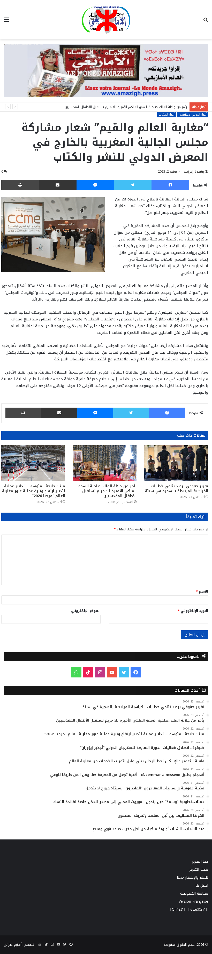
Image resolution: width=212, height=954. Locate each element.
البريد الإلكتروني (193, 611)
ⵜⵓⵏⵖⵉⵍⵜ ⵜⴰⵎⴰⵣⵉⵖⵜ (188, 909)
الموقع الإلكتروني (86, 611)
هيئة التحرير (199, 869)
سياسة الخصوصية (194, 893)
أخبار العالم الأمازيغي (193, 114)
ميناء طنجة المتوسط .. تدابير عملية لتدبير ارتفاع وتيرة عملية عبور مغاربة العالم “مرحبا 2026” (33, 491)
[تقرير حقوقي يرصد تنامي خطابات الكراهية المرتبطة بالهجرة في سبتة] (176, 463)
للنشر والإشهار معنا (192, 877)
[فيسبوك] (170, 185)
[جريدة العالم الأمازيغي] (106, 20)
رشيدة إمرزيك (194, 171)
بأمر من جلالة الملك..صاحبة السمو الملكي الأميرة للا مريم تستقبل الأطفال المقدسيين (126, 107)
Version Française (193, 901)
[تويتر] (133, 185)
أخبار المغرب (167, 114)
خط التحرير (200, 861)
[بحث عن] (205, 21)
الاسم (202, 591)
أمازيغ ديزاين (12, 944)
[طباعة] (20, 185)
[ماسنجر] (95, 185)
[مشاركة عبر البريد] (58, 185)
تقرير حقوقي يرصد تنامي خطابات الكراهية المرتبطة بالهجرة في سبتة (176, 489)
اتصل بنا (201, 885)
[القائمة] (6, 21)
